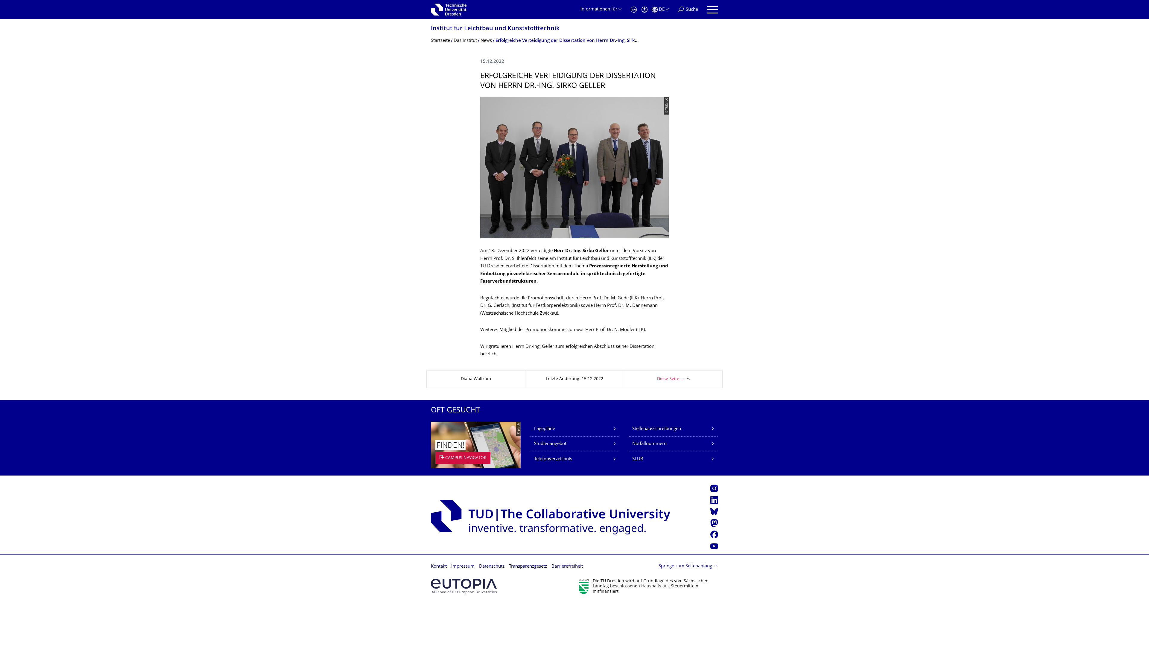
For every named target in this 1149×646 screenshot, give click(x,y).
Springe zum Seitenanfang (685, 566)
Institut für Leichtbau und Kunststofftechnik (495, 29)
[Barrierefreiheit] (644, 10)
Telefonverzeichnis (553, 459)
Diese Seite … (670, 379)
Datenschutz (491, 566)
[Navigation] (712, 10)
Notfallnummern (649, 444)
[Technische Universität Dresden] (448, 9)
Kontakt (439, 566)
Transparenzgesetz (528, 566)
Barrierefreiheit (567, 566)
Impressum (463, 566)
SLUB (637, 459)
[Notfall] (633, 10)
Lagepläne (544, 429)
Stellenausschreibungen (656, 429)
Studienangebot (550, 444)
